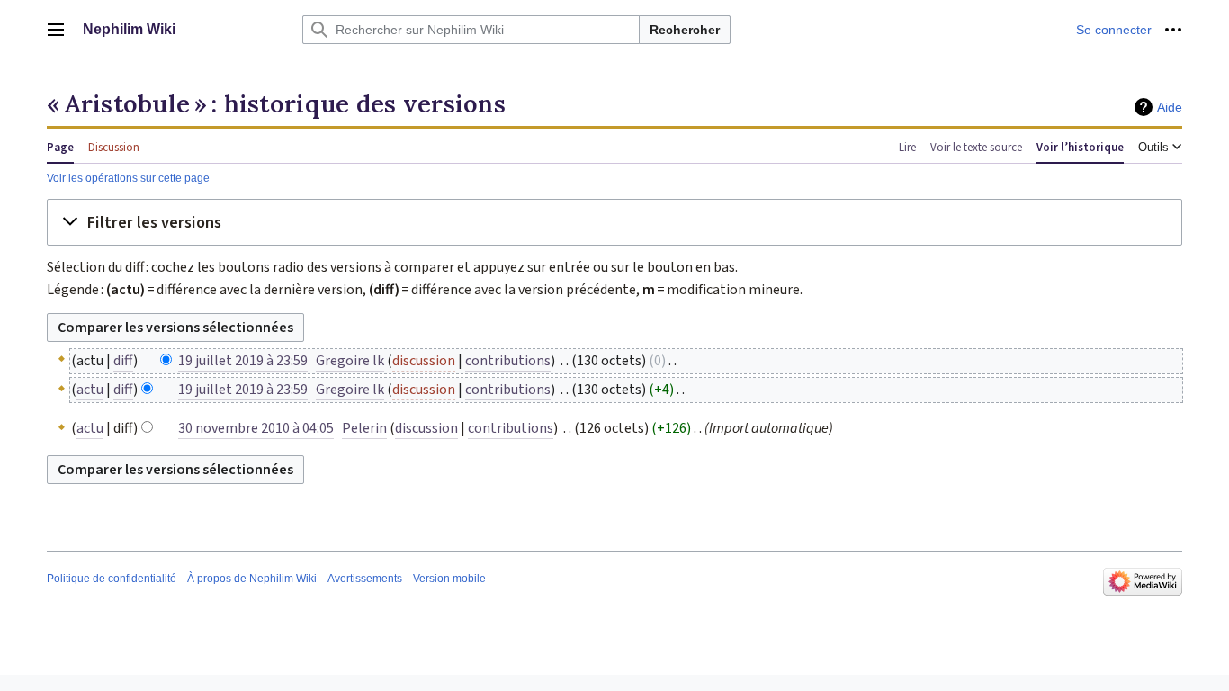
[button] (55, 29)
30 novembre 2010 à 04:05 (256, 428)
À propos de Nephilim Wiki (252, 578)
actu (89, 389)
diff (123, 361)
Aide (1169, 107)
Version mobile (449, 578)
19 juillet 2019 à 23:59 (243, 361)
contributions (508, 361)
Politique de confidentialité (111, 578)
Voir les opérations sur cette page (128, 178)
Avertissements (364, 578)
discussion (423, 361)
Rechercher (685, 29)
